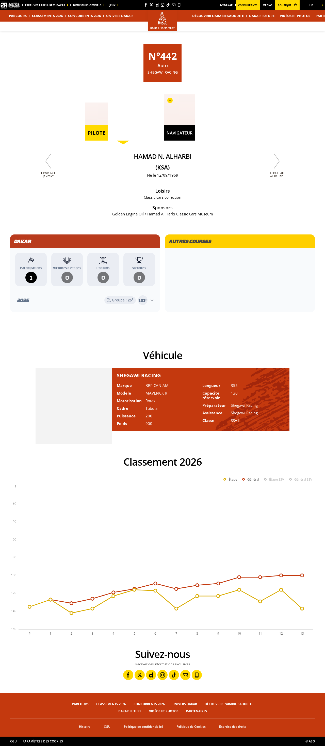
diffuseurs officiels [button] (87, 5)
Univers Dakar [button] (119, 15)
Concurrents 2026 (84, 15)
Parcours (80, 704)
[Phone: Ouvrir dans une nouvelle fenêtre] (179, 5)
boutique (285, 5)
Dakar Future (261, 15)
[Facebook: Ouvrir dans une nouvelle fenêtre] (146, 5)
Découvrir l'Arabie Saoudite (218, 15)
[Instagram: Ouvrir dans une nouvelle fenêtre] (162, 5)
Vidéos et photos (295, 15)
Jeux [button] (112, 5)
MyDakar (226, 5)
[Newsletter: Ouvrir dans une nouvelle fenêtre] (173, 5)
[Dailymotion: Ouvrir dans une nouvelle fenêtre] (157, 5)
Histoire (84, 726)
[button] (312, 5)
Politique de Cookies (191, 726)
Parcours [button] (18, 15)
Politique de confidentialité (143, 726)
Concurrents (247, 5)
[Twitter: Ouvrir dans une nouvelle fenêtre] (151, 5)
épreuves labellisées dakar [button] (45, 5)
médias (267, 5)
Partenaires (196, 711)
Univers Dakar (184, 704)
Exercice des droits (232, 726)
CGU (107, 726)
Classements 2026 (47, 15)
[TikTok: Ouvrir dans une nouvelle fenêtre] (168, 5)
